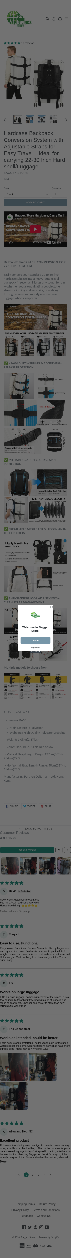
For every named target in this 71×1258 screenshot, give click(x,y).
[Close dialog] (51, 607)
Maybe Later (35, 648)
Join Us (35, 640)
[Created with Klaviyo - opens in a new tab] (35, 652)
